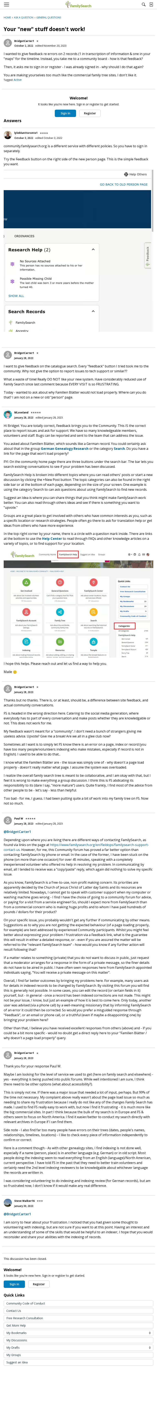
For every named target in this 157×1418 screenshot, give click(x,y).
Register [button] (90, 113)
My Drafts (78, 1347)
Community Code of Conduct (25, 1303)
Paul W (18, 818)
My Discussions (16, 1340)
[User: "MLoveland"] (8, 414)
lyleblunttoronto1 (26, 133)
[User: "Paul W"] (8, 820)
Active (18, 80)
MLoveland (21, 412)
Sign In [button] (65, 113)
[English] (78, 4)
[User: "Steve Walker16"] (8, 1203)
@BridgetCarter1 (17, 831)
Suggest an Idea (17, 1362)
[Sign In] (151, 4)
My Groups (13, 1355)
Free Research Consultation (24, 1318)
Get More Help (16, 1325)
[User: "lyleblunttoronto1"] (8, 135)
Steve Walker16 (24, 1201)
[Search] (143, 4)
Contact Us (13, 1311)
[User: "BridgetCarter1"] (8, 43)
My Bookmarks (78, 1333)
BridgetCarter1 (24, 41)
